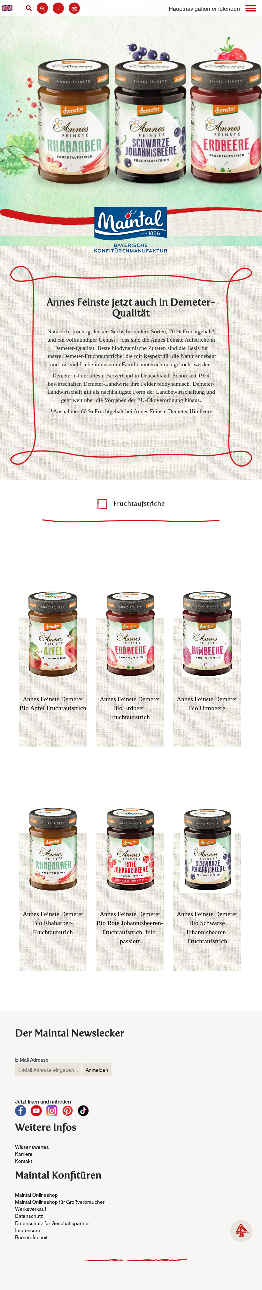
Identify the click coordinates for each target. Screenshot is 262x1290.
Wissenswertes (32, 1146)
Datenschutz (29, 1215)
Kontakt (23, 1160)
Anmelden (97, 1069)
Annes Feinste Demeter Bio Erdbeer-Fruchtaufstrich (130, 708)
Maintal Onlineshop (36, 1194)
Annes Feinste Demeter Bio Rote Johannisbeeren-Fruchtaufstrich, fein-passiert (129, 927)
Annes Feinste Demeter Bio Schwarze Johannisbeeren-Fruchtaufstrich (207, 927)
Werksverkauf (30, 1208)
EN (7, 8)
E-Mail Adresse (32, 1059)
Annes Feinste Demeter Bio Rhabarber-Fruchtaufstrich (53, 923)
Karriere (24, 1153)
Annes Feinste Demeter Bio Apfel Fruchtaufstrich (52, 703)
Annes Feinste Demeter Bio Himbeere (207, 703)
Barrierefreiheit (31, 1237)
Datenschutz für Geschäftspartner (52, 1222)
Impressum (27, 1229)
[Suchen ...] (30, 8)
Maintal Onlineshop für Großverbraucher (59, 1201)
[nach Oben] (241, 1231)
